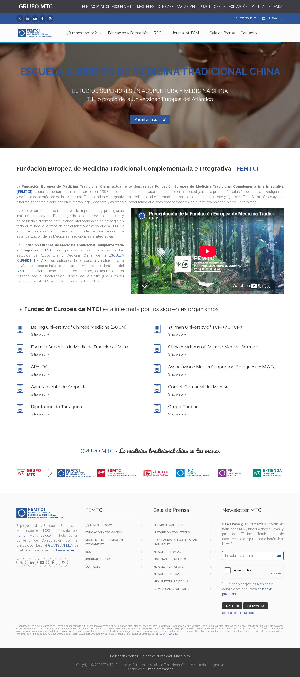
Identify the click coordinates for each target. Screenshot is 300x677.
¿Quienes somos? (81, 33)
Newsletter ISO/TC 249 (171, 581)
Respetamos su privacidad (238, 613)
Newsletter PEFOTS (169, 566)
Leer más (63, 550)
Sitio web (38, 334)
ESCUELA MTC (123, 6)
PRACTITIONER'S (212, 6)
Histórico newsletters (172, 532)
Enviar (230, 605)
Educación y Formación (128, 33)
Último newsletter (168, 525)
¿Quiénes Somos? (98, 525)
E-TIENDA (275, 6)
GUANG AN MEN (60, 545)
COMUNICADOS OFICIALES (172, 588)
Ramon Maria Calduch (34, 535)
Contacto (248, 33)
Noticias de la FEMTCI (170, 559)
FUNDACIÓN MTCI (95, 6)
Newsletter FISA (166, 574)
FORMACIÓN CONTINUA (247, 6)
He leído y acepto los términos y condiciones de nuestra (247, 589)
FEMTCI (24, 192)
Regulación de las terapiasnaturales (175, 542)
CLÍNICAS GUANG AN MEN (177, 6)
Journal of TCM (185, 33)
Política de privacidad (156, 656)
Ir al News (253, 605)
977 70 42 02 (248, 18)
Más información (147, 119)
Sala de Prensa (222, 33)
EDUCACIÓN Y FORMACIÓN (103, 532)
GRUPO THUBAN (30, 271)
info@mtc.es (274, 18)
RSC (157, 33)
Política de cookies (124, 656)
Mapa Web (182, 656)
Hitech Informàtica (159, 669)
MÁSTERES (145, 6)
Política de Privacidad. (166, 633)
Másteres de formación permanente (104, 542)
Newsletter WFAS (167, 552)
